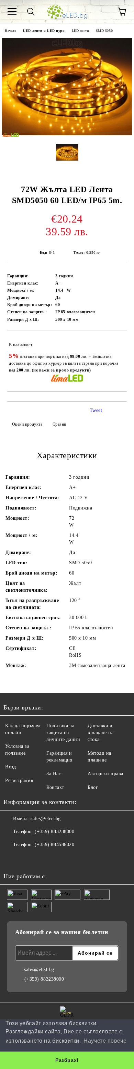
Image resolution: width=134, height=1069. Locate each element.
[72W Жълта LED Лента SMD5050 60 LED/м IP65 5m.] (67, 133)
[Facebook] (12, 858)
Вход (10, 766)
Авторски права (105, 773)
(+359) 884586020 (54, 844)
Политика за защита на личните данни (63, 732)
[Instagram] (27, 858)
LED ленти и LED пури (44, 31)
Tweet (96, 410)
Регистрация (19, 780)
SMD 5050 (104, 31)
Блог (93, 787)
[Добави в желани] (117, 342)
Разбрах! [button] (66, 1060)
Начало (10, 31)
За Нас (53, 773)
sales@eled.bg (45, 818)
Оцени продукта (27, 424)
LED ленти (80, 31)
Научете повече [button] (104, 1041)
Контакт (55, 787)
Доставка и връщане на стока (101, 732)
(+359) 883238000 (54, 831)
